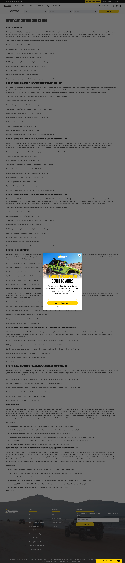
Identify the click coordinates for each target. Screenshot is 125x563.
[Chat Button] (109, 561)
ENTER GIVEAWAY (62, 303)
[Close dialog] (79, 255)
